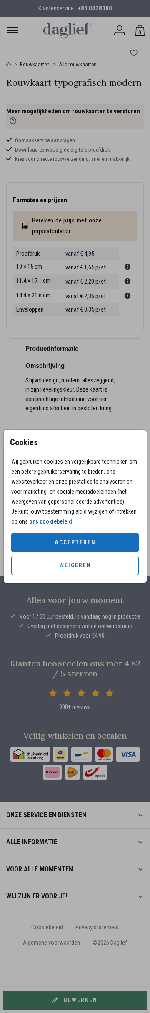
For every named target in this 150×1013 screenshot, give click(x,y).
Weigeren (75, 565)
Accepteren (75, 542)
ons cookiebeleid (50, 521)
